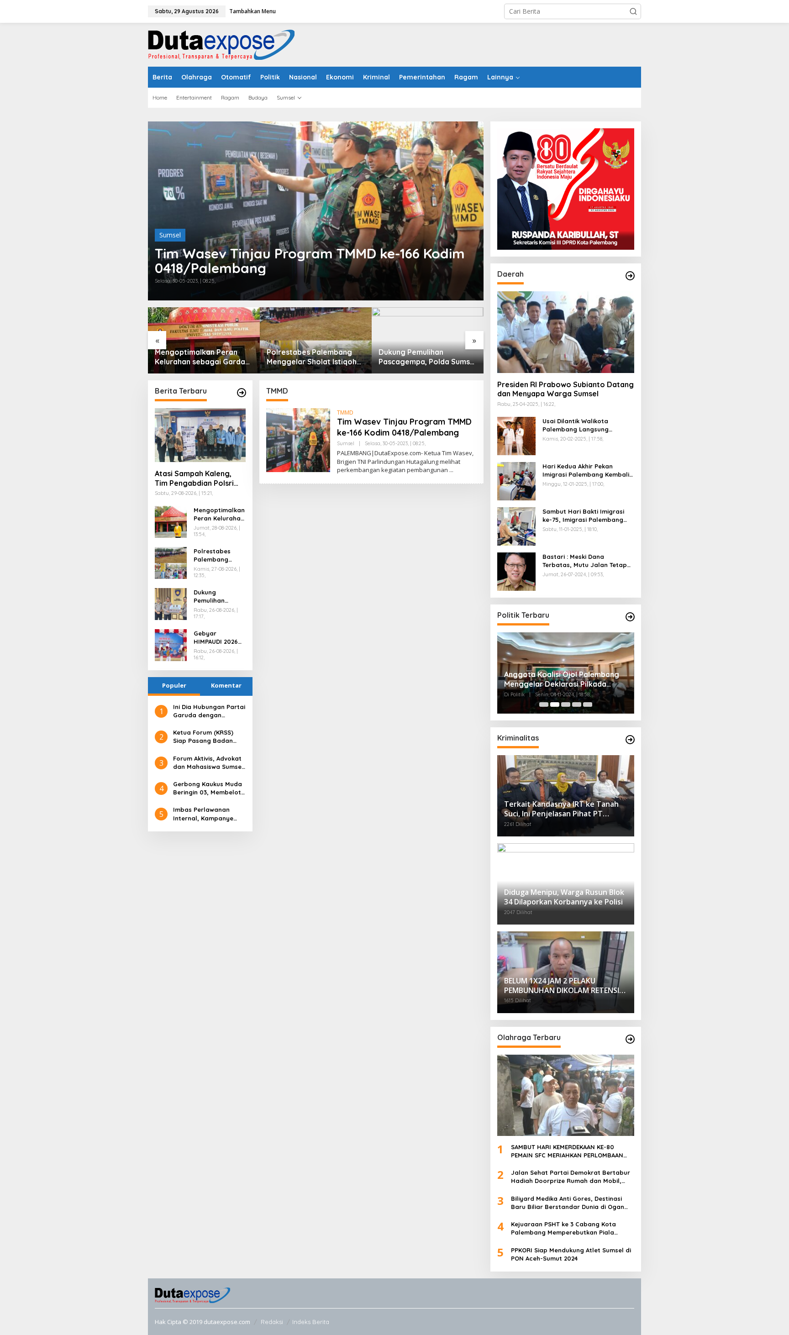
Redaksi (272, 1321)
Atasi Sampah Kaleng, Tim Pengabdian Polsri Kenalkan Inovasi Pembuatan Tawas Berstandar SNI (194, 478)
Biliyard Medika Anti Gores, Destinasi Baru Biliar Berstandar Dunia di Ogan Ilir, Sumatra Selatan (567, 1203)
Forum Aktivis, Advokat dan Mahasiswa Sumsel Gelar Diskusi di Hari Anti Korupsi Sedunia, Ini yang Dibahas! (208, 763)
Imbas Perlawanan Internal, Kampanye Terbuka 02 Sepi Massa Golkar (207, 814)
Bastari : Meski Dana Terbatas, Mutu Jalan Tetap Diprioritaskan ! (584, 561)
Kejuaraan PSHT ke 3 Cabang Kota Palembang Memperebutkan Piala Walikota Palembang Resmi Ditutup (564, 1228)
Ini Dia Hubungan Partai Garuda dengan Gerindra (209, 711)
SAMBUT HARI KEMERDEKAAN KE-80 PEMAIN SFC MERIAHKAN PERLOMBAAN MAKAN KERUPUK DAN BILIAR (567, 1151)
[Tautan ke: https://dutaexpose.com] (241, 392)
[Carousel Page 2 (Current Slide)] (554, 704)
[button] (633, 11)
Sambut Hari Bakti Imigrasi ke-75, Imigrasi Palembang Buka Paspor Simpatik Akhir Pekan (584, 516)
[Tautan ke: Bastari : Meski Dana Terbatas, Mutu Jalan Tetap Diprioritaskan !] (516, 570)
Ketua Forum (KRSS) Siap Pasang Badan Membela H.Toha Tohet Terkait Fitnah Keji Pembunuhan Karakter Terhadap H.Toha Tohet (208, 737)
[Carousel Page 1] (543, 704)
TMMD (345, 412)
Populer (174, 685)
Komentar (226, 685)
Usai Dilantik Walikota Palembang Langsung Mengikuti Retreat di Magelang (575, 425)
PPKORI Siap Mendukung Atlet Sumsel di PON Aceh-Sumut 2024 (571, 1254)
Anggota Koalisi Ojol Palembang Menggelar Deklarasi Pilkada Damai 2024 (561, 679)
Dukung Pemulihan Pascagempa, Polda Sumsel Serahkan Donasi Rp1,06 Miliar (427, 357)
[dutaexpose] (221, 44)
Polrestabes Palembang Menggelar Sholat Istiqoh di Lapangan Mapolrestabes (312, 357)
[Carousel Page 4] (576, 704)
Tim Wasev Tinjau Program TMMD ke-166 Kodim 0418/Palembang (310, 260)
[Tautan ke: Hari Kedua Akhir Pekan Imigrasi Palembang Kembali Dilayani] (516, 480)
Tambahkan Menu (252, 11)
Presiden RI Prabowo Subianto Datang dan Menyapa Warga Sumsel (565, 389)
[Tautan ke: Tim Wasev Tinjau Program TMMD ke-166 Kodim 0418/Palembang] (316, 210)
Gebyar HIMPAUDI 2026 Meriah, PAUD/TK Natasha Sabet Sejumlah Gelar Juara (218, 638)
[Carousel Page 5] (587, 704)
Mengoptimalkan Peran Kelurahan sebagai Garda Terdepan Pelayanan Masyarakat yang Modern (200, 357)
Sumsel (170, 235)
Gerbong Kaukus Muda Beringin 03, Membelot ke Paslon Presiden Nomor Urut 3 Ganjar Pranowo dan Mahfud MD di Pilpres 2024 (207, 788)
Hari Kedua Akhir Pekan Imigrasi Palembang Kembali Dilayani (585, 470)
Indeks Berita (310, 1321)
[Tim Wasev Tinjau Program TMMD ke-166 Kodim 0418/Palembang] (451, 470)
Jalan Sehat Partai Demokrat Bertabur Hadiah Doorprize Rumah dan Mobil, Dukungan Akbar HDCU (570, 1177)
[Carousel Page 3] (565, 704)
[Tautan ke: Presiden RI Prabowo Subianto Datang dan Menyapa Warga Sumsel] (565, 332)
